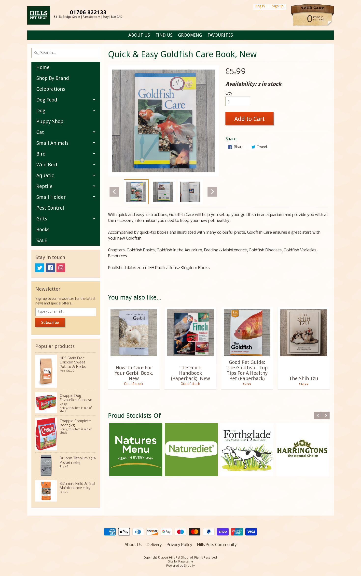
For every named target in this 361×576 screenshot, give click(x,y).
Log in (260, 6)
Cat (40, 132)
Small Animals (52, 143)
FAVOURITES (220, 35)
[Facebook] (50, 267)
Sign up (277, 6)
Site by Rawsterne (180, 561)
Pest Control (50, 208)
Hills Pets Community (217, 545)
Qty (228, 93)
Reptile (44, 186)
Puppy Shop (49, 121)
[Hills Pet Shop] (81, 15)
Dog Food (46, 100)
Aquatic (45, 175)
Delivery (154, 545)
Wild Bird (46, 165)
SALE (41, 240)
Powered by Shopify (180, 565)
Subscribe (50, 322)
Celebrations (50, 89)
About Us (133, 545)
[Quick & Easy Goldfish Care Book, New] (136, 191)
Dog (40, 111)
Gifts (41, 219)
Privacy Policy (179, 545)
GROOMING (190, 35)
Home (43, 67)
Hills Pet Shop (179, 557)
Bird (41, 154)
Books (42, 229)
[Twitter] (39, 267)
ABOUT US (139, 35)
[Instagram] (60, 267)
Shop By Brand (52, 78)
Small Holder (51, 197)
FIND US (163, 35)
